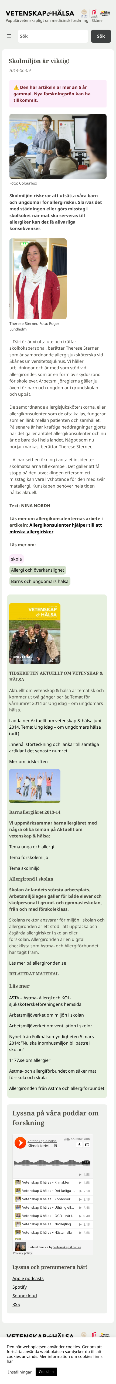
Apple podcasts (28, 1278)
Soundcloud (24, 1296)
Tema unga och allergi (31, 847)
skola (16, 559)
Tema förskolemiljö (28, 857)
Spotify (19, 1287)
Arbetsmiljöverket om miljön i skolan (46, 1015)
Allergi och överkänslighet (37, 570)
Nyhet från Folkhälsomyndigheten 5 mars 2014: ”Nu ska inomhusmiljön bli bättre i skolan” (51, 1043)
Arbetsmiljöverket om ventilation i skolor (50, 1026)
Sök (101, 36)
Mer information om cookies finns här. (55, 1359)
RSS (16, 1304)
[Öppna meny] (9, 36)
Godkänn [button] (46, 1371)
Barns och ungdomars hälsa (40, 581)
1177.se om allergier (29, 1060)
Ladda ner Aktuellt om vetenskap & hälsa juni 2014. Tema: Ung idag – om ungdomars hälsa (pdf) (55, 727)
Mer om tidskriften (28, 761)
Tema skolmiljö (24, 868)
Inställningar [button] (20, 1371)
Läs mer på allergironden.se (37, 963)
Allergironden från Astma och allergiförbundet (56, 1088)
